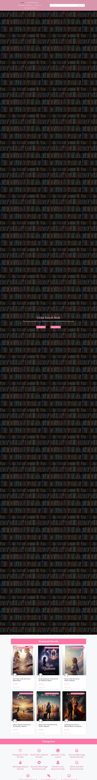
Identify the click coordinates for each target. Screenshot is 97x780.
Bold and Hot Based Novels (76, 768)
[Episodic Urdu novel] (58, 751)
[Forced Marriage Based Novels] (76, 751)
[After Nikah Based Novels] (28, 776)
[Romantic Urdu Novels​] (20, 751)
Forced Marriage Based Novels (76, 756)
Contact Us (38, 5)
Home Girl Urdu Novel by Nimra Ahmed (48, 725)
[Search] (83, 5)
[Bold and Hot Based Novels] (76, 763)
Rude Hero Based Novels (39, 756)
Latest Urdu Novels (32, 2)
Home (22, 2)
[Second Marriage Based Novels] (39, 763)
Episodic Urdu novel (58, 756)
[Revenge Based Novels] (20, 763)
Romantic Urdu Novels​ (20, 756)
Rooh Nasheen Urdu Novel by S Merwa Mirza (48, 679)
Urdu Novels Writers (30, 8)
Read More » (15, 684)
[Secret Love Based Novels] (58, 763)
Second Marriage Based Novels (39, 768)
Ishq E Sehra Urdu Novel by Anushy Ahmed (22, 725)
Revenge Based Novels (20, 768)
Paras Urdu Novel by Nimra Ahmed (72, 679)
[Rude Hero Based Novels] (39, 751)
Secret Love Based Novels (58, 768)
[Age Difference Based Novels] (48, 776)
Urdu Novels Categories (25, 5)
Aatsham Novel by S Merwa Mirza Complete (72, 725)
